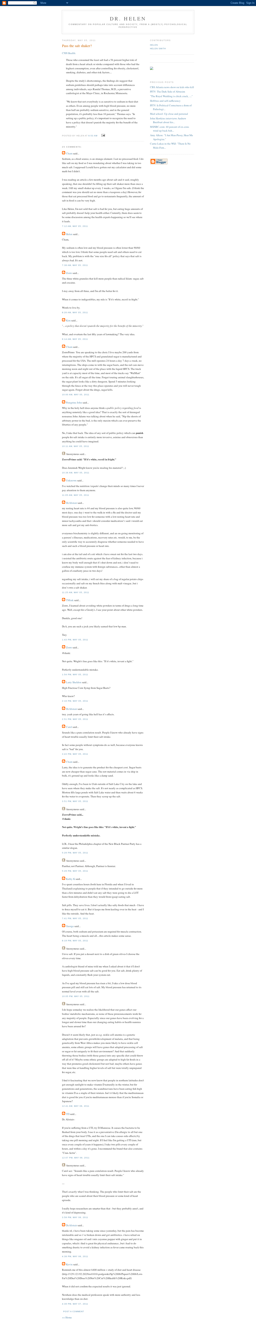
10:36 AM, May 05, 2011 (75, 473)
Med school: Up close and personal (169, 114)
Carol (69, 727)
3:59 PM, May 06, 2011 (75, 1217)
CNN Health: (69, 53)
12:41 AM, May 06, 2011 (75, 1106)
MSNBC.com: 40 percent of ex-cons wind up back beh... (169, 129)
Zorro (69, 273)
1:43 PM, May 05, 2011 (75, 640)
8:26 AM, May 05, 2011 (75, 312)
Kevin (69, 1264)
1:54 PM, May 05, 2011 (75, 674)
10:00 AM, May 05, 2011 (75, 394)
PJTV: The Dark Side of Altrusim (167, 91)
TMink (70, 600)
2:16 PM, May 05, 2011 (75, 701)
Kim (68, 320)
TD (67, 1114)
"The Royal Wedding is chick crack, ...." (171, 96)
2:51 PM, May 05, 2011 (75, 719)
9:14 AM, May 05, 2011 (75, 339)
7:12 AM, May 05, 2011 (75, 226)
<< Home (67, 1317)
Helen (69, 234)
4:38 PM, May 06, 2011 (75, 1256)
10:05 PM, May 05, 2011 (76, 996)
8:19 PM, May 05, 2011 (75, 941)
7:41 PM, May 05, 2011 (75, 918)
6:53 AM (92, 136)
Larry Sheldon (73, 682)
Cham (69, 153)
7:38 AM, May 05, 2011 (75, 265)
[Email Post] (102, 135)
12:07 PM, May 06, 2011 (76, 1158)
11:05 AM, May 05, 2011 (75, 495)
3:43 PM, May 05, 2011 (75, 754)
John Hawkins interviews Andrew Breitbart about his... (168, 120)
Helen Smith (158, 48)
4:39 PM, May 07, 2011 (75, 1304)
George (70, 926)
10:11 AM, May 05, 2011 (75, 446)
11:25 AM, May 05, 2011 (75, 592)
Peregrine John (74, 402)
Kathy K (70, 879)
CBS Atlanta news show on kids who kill (172, 87)
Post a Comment (73, 1311)
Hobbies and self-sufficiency (165, 101)
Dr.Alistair (71, 503)
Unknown (71, 480)
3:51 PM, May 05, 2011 (75, 801)
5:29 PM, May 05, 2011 (75, 853)
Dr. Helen (128, 18)
